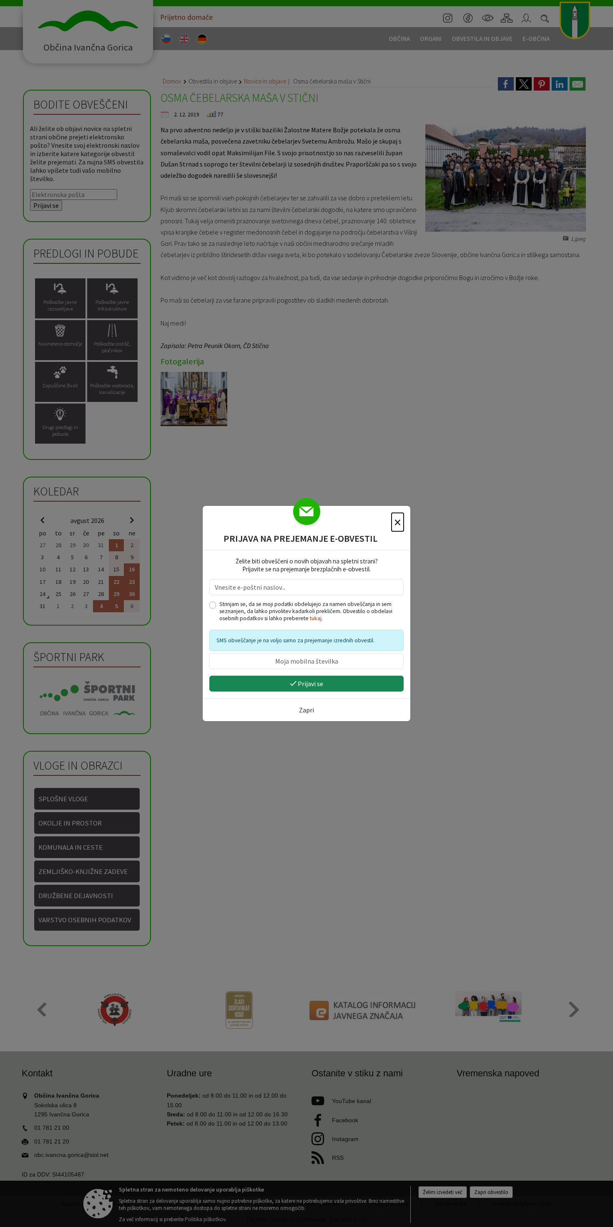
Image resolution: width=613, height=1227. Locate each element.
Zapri (306, 710)
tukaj (316, 618)
